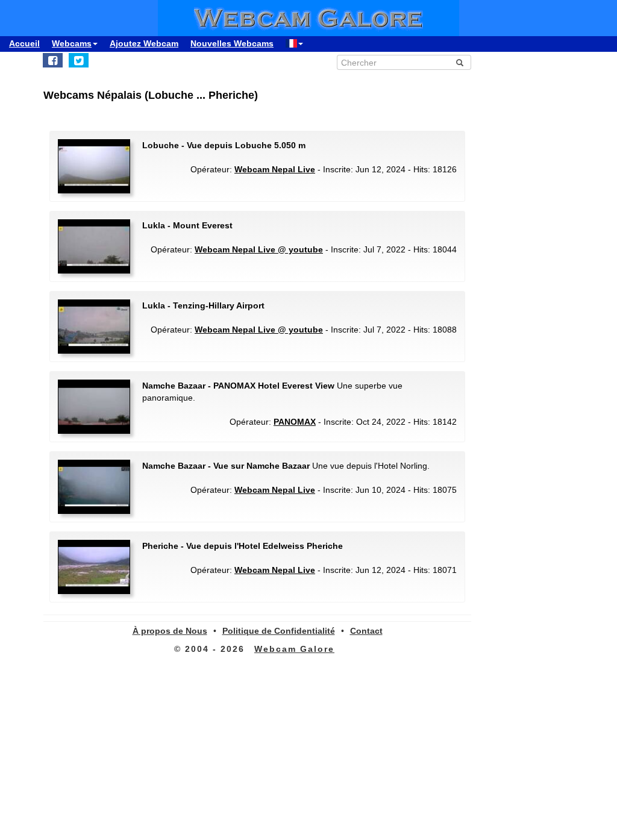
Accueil (24, 43)
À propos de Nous (170, 631)
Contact (366, 631)
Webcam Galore (294, 649)
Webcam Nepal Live (274, 169)
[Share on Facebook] (52, 60)
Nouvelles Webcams (232, 43)
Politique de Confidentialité (278, 631)
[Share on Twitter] (78, 60)
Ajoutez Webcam (144, 43)
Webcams (72, 43)
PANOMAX (295, 422)
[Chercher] (460, 62)
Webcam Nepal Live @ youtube (259, 249)
